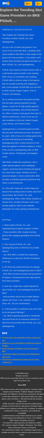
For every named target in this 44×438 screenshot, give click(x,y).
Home (28, 3)
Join (38, 3)
